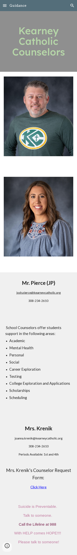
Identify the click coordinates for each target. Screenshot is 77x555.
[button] (4, 5)
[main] (38, 41)
